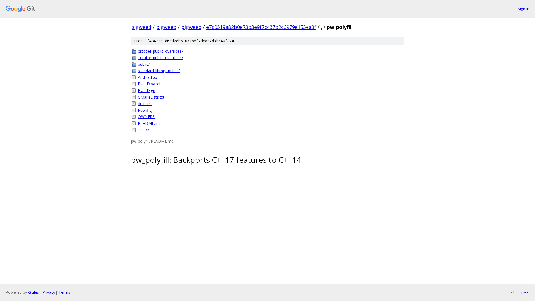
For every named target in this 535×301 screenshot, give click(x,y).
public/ (144, 64)
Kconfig (145, 110)
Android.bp (147, 77)
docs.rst (145, 103)
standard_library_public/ (159, 70)
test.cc (144, 129)
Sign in (523, 8)
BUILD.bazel (149, 83)
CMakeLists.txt (151, 97)
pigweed (141, 27)
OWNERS (146, 116)
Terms (64, 292)
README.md (149, 123)
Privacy (48, 292)
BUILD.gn (146, 90)
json (525, 292)
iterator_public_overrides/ (160, 57)
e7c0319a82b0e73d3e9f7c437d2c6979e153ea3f (261, 27)
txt (511, 292)
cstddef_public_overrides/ (160, 51)
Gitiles (33, 292)
